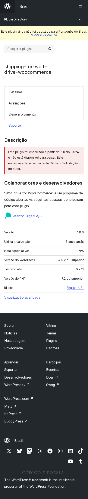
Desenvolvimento (22, 114)
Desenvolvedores (18, 377)
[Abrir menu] (81, 6)
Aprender (11, 362)
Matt (10, 406)
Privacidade (13, 348)
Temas (51, 333)
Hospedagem (14, 340)
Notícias (10, 333)
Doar (52, 377)
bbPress (13, 414)
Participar (53, 362)
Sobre (9, 325)
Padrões (52, 348)
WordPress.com (18, 398)
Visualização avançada (22, 297)
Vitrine (51, 325)
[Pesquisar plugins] (49, 49)
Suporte (15, 125)
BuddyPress (16, 421)
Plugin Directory (15, 19)
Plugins (51, 340)
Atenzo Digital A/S (27, 216)
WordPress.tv (17, 385)
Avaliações (17, 103)
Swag (52, 385)
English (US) (75, 287)
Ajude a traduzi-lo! (44, 34)
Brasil (18, 440)
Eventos (52, 369)
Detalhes (16, 92)
